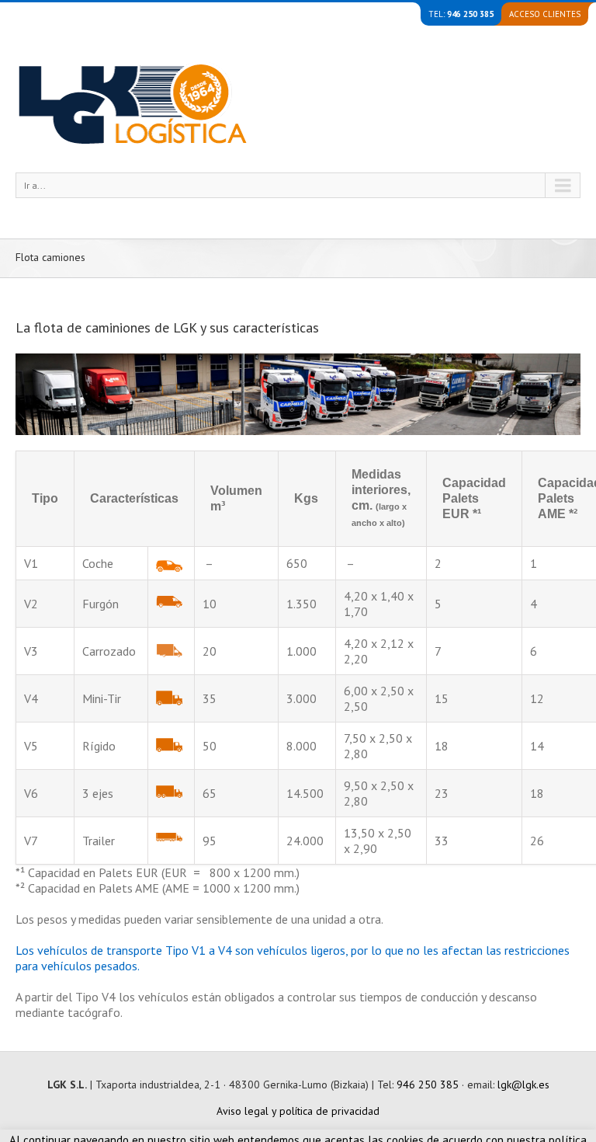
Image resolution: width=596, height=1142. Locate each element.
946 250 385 (428, 1085)
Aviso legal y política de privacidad (298, 1111)
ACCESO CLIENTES (544, 14)
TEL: (461, 14)
